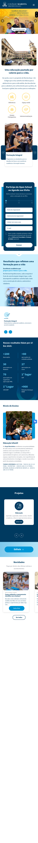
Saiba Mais (16, 608)
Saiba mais (19, 522)
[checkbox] (6, 233)
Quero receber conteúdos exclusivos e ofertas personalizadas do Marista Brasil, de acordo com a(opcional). (20, 236)
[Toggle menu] (34, 5)
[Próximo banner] (35, 21)
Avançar (19, 245)
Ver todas (19, 617)
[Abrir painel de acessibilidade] (36, 13)
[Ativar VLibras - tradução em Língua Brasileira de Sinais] (36, 16)
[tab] (15, 31)
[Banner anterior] (2, 21)
